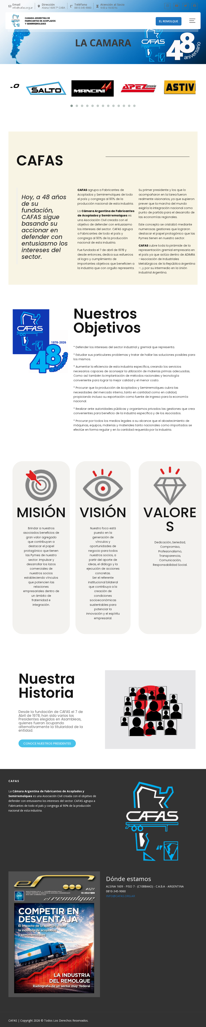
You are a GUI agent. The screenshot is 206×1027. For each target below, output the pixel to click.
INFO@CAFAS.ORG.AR (120, 896)
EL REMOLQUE (168, 21)
